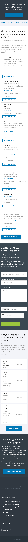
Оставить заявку (14, 15)
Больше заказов (14, 428)
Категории (10, 22)
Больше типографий (10, 236)
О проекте (5, 518)
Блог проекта (6, 520)
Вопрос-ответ (7, 512)
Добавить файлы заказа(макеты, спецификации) (10, 304)
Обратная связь (5, 533)
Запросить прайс (9, 76)
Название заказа (5, 271)
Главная (3, 22)
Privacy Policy (17, 539)
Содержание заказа (6, 287)
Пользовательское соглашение (11, 504)
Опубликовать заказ (10, 324)
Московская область (21, 22)
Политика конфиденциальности (11, 501)
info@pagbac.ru (5, 530)
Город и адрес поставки (7, 279)
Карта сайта (6, 523)
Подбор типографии (8, 515)
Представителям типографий (11, 507)
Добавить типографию (14, 471)
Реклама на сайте (8, 509)
